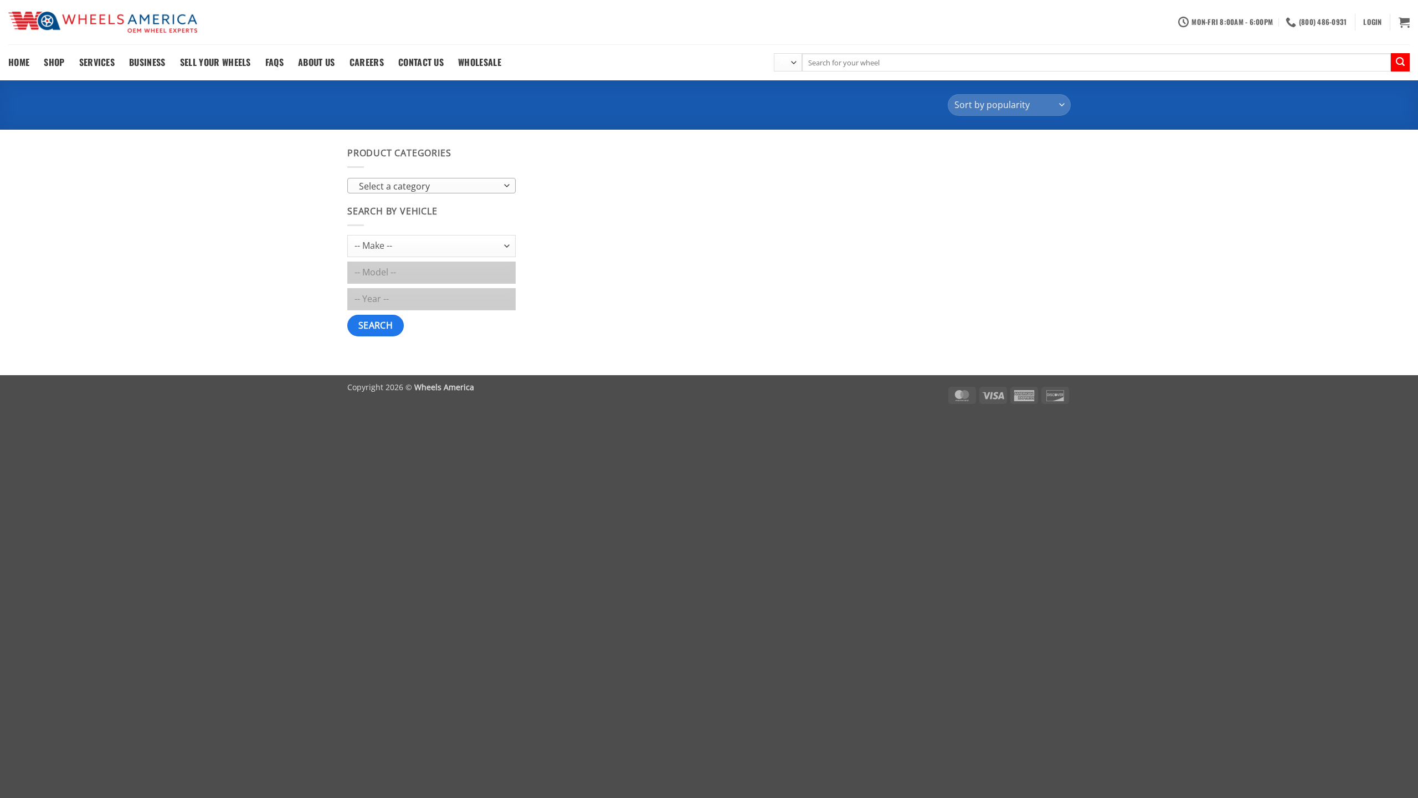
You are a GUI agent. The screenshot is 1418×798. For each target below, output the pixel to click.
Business (147, 62)
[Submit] (1400, 62)
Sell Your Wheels (215, 62)
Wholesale (479, 62)
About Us (316, 62)
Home (18, 62)
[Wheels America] (102, 22)
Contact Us (421, 62)
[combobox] (431, 185)
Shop (54, 62)
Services (97, 62)
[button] (1372, 22)
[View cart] (1404, 22)
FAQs (274, 62)
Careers (367, 62)
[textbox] (429, 186)
